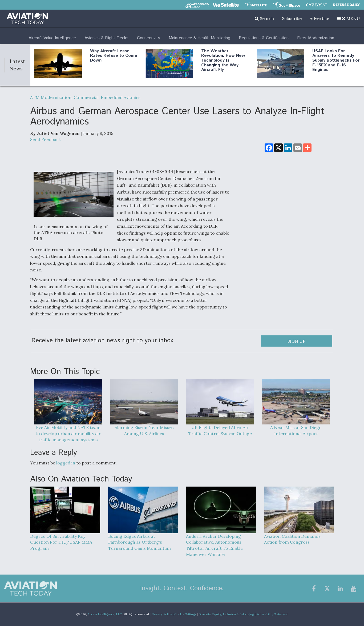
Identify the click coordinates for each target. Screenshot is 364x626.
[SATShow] (256, 4)
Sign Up (296, 341)
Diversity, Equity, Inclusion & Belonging (226, 614)
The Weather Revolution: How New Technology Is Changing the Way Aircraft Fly (223, 60)
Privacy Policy (162, 614)
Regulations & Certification (264, 38)
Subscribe (292, 18)
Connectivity (148, 38)
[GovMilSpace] (286, 5)
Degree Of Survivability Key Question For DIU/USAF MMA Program (61, 542)
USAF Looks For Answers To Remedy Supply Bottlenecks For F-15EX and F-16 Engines (335, 60)
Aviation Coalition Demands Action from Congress (292, 539)
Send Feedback (45, 139)
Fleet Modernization (315, 38)
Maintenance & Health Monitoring (199, 38)
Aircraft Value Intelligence (52, 38)
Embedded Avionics (120, 97)
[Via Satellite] (226, 5)
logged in (65, 463)
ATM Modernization (50, 97)
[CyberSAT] (316, 4)
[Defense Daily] (346, 4)
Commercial (86, 97)
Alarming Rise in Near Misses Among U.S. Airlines (144, 430)
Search (266, 18)
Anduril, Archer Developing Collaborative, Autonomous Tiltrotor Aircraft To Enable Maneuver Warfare (214, 545)
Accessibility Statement (272, 614)
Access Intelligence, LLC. (105, 614)
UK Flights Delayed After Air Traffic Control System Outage (220, 430)
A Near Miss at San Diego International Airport (296, 430)
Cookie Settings (185, 614)
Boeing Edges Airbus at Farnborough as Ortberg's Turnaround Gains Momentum (139, 542)
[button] (348, 18)
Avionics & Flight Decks (106, 38)
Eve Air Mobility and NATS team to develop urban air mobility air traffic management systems (68, 433)
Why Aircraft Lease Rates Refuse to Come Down (113, 55)
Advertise (319, 18)
